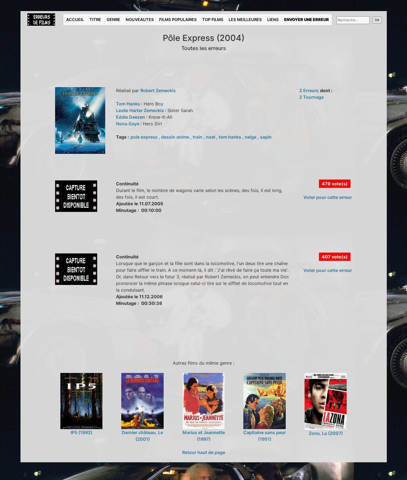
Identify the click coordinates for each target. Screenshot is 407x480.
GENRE (113, 19)
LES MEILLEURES (245, 19)
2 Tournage (311, 97)
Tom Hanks (128, 104)
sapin (266, 137)
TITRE (95, 19)
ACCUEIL (75, 19)
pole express (144, 137)
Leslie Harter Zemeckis (140, 110)
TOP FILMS (212, 19)
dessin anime (175, 137)
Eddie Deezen (131, 117)
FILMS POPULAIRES (178, 19)
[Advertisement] (125, 239)
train (198, 137)
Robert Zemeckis (158, 90)
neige (251, 137)
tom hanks (230, 137)
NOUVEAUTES (140, 19)
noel (211, 137)
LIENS (273, 19)
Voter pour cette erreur (327, 197)
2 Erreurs (309, 90)
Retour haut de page (203, 452)
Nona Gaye (128, 123)
